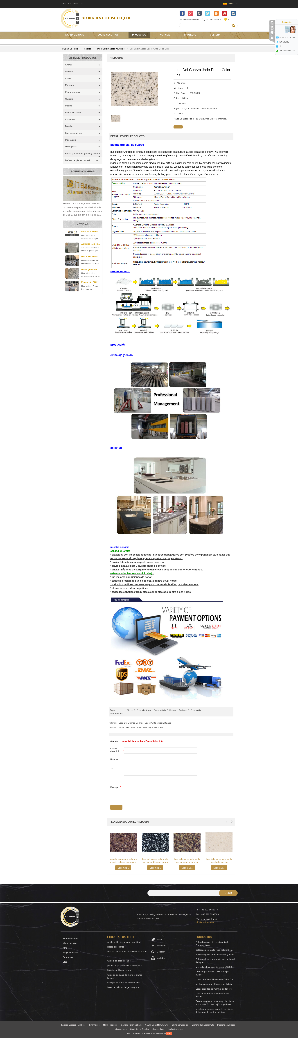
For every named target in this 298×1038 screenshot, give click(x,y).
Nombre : (114, 759)
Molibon (81, 1025)
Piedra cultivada (73, 112)
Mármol (69, 71)
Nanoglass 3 (71, 146)
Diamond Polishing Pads (131, 1025)
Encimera (69, 85)
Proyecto (190, 35)
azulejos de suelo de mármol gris (123, 982)
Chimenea (70, 119)
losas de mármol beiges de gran (123, 987)
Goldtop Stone (158, 1029)
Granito (68, 64)
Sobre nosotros (108, 35)
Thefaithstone (94, 1025)
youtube (161, 958)
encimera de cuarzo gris (190, 710)
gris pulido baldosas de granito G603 (214, 967)
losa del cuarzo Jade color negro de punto (141, 727)
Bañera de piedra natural (77, 160)
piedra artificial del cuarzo (165, 710)
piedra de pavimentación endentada (124, 965)
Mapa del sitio (70, 943)
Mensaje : (115, 787)
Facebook (162, 945)
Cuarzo (87, 48)
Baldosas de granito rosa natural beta (214, 950)
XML (65, 948)
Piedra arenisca (73, 92)
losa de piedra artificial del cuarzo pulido (127, 951)
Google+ (161, 951)
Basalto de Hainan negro (119, 970)
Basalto (68, 126)
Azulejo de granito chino (119, 960)
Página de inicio (74, 35)
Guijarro (69, 99)
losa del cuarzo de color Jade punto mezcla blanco (145, 723)
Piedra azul (70, 140)
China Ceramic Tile (180, 1025)
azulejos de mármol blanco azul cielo (214, 984)
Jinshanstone (121, 1029)
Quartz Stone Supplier (139, 1029)
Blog (65, 962)
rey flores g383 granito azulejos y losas (215, 954)
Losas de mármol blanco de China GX (214, 979)
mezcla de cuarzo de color (139, 710)
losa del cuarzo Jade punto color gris (142, 741)
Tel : (112, 769)
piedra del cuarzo (115, 947)
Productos (139, 35)
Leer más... (123, 868)
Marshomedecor (110, 1025)
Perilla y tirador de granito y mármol (82, 153)
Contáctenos (73, 41)
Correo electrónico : (117, 750)
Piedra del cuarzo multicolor (111, 48)
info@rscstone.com (191, 19)
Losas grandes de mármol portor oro (214, 989)
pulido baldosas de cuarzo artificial (124, 942)
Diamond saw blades (226, 1025)
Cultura (215, 35)
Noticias (165, 35)
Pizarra (68, 105)
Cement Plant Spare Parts (203, 1025)
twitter (160, 939)
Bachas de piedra (73, 133)
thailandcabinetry (175, 1029)
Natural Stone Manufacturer (156, 1025)
